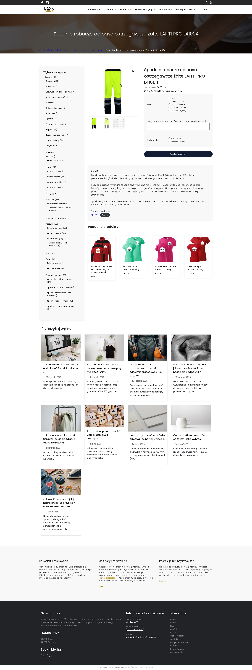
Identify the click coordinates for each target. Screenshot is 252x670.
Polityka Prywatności (179, 642)
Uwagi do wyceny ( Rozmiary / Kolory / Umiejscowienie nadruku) (176, 121)
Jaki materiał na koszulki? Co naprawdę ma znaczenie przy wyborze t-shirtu (104, 368)
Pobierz (105, 215)
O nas (173, 619)
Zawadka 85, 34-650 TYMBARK (141, 637)
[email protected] (107, 578)
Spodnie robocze (71, 50)
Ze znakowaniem (178, 142)
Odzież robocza (177, 636)
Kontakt (205, 9)
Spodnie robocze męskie (92, 50)
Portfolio (174, 629)
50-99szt (178, 111)
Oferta (110, 9)
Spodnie (95, 215)
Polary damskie (177, 649)
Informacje (164, 9)
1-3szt (173, 98)
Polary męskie (176, 652)
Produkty (124, 9)
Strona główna (93, 9)
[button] (133, 71)
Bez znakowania (177, 138)
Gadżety (174, 639)
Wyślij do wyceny (178, 154)
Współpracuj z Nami (185, 9)
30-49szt (178, 108)
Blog (172, 626)
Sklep (101, 586)
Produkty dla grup (144, 9)
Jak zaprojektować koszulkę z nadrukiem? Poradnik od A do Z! (60, 368)
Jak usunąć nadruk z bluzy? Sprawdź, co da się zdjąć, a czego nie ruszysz (59, 439)
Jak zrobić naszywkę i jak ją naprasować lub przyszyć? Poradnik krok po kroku (59, 502)
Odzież (58, 50)
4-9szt (177, 101)
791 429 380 (132, 621)
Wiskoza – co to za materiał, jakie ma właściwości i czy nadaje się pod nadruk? (189, 368)
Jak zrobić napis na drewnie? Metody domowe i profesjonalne (104, 435)
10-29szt (178, 104)
